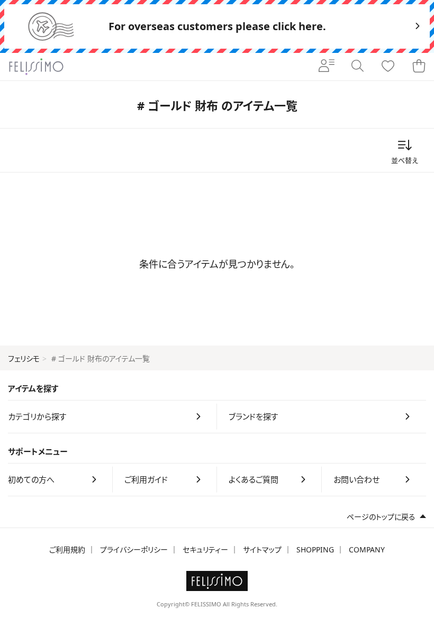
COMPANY (367, 549)
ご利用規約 (67, 549)
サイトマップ (262, 549)
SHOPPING (315, 549)
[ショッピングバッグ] (418, 66)
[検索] (357, 66)
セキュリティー (205, 549)
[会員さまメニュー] (326, 66)
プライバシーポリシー (134, 549)
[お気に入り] (388, 66)
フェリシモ (24, 358)
